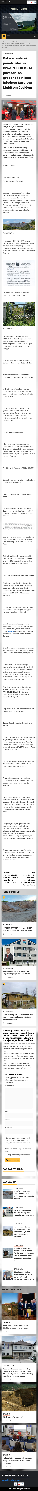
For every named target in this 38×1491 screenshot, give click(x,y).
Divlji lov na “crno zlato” (13, 1417)
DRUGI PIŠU (6, 1322)
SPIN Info (19, 9)
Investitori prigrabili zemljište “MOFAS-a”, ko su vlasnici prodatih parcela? (11, 877)
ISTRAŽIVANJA (8, 53)
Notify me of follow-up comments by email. (18, 1150)
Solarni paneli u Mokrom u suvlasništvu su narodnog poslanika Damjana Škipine (27, 879)
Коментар (9, 1085)
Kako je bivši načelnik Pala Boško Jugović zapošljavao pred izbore (24, 1212)
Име (7, 1111)
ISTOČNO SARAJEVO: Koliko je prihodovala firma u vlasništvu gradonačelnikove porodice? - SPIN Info (17, 1065)
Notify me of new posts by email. (18, 1155)
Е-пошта (8, 1119)
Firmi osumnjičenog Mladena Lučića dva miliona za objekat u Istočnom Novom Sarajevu (18, 1017)
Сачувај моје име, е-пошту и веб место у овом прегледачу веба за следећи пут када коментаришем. (18, 1140)
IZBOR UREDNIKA (8, 1366)
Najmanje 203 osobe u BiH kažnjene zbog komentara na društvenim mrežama (17, 1460)
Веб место (9, 1128)
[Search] (35, 36)
